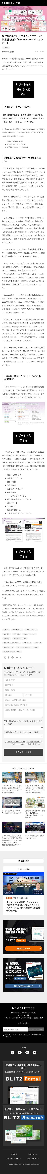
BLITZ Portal (28, 594)
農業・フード (27, 643)
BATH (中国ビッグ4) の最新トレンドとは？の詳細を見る (35, 835)
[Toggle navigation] (43, 3)
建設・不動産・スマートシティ (12, 643)
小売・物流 (16, 634)
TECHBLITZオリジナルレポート (12, 651)
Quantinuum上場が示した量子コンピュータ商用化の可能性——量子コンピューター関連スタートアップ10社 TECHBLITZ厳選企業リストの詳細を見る (12, 835)
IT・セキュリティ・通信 (20, 638)
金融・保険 (6, 638)
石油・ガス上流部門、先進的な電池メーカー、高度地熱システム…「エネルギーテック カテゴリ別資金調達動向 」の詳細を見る (35, 783)
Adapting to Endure (11, 274)
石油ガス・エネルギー (29, 634)
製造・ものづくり (17, 629)
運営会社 (14, 1154)
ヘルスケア (38, 643)
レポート (6, 47)
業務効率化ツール (8, 647)
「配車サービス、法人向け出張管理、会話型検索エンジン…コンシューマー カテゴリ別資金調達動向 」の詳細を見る (12, 783)
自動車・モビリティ (31, 629)
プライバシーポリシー (16, 1034)
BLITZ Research (23, 1125)
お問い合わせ (32, 1154)
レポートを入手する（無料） (23, 89)
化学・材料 (6, 634)
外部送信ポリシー (33, 1159)
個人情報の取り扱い (35, 1034)
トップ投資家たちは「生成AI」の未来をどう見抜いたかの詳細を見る (12, 808)
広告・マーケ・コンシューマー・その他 (27, 647)
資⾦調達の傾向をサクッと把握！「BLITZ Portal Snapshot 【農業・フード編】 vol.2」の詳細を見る (35, 808)
